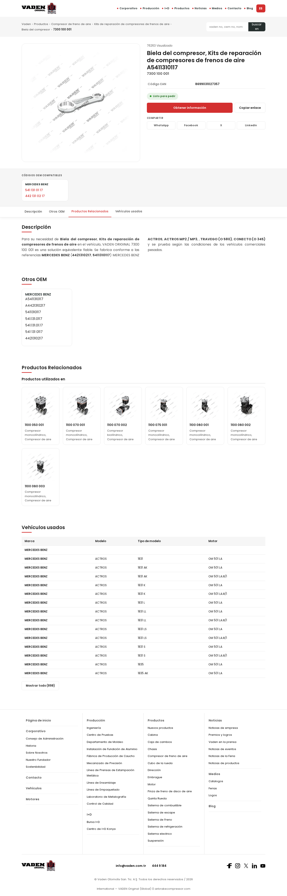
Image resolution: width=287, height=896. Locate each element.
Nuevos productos (160, 728)
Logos (213, 795)
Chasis (152, 749)
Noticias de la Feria (222, 756)
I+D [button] (167, 8)
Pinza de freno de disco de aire (170, 791)
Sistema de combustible (165, 805)
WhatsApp (161, 125)
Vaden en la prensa (222, 742)
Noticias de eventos (222, 749)
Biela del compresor (36, 30)
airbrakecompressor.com (172, 889)
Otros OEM (57, 211)
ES (260, 9)
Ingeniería (94, 728)
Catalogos (216, 781)
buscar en (257, 26)
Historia (31, 746)
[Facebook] (229, 865)
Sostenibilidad (35, 767)
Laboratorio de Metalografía (106, 797)
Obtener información (189, 108)
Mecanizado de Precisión (104, 763)
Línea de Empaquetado (103, 790)
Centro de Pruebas (100, 735)
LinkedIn (251, 125)
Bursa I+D (93, 822)
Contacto (234, 8)
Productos (181, 8)
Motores (32, 799)
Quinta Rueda (157, 798)
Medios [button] (217, 8)
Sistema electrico (160, 834)
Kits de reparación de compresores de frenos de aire (132, 24)
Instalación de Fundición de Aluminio (112, 749)
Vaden (26, 24)
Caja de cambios (160, 742)
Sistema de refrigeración (165, 827)
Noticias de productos (224, 763)
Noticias (201, 8)
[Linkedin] (254, 865)
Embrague (155, 777)
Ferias (213, 788)
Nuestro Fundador (38, 760)
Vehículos (34, 788)
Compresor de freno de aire (71, 24)
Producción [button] (151, 8)
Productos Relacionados (89, 211)
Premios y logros (220, 735)
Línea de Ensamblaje (101, 783)
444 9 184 (159, 866)
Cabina (153, 735)
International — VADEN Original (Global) (124, 889)
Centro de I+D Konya (101, 829)
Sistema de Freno (160, 820)
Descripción (33, 211)
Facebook (191, 125)
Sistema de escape (161, 813)
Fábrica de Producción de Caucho (111, 756)
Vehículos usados (128, 211)
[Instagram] (237, 865)
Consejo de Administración (44, 739)
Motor (152, 784)
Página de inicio (38, 720)
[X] (246, 865)
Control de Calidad (100, 804)
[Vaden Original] (39, 8)
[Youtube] (262, 866)
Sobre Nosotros (36, 753)
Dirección (154, 770)
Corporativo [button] (128, 8)
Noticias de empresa (223, 728)
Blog (250, 8)
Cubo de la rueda (160, 763)
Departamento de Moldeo (105, 742)
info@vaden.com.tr (131, 866)
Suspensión (156, 841)
